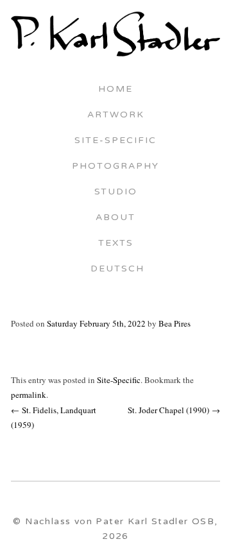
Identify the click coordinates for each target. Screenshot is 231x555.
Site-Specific (115, 141)
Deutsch (115, 269)
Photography (115, 166)
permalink (28, 394)
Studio (115, 192)
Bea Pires (174, 323)
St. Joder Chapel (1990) (174, 410)
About (115, 218)
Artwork (115, 115)
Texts (115, 243)
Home (115, 89)
